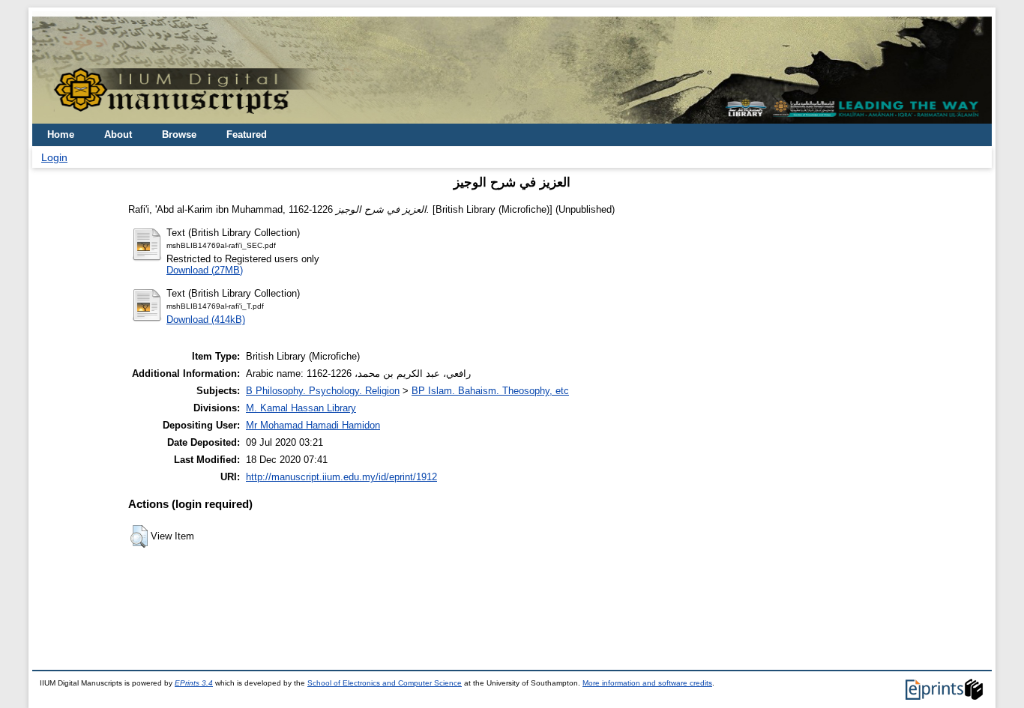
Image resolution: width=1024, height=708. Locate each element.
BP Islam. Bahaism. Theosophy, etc (490, 390)
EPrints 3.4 (194, 683)
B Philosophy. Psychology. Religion (323, 390)
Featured (246, 134)
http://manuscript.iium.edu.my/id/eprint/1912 (341, 476)
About (118, 134)
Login (54, 157)
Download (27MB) (204, 270)
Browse (179, 134)
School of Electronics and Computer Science (384, 683)
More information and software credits (647, 683)
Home (60, 134)
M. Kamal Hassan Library (301, 408)
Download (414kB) (205, 319)
